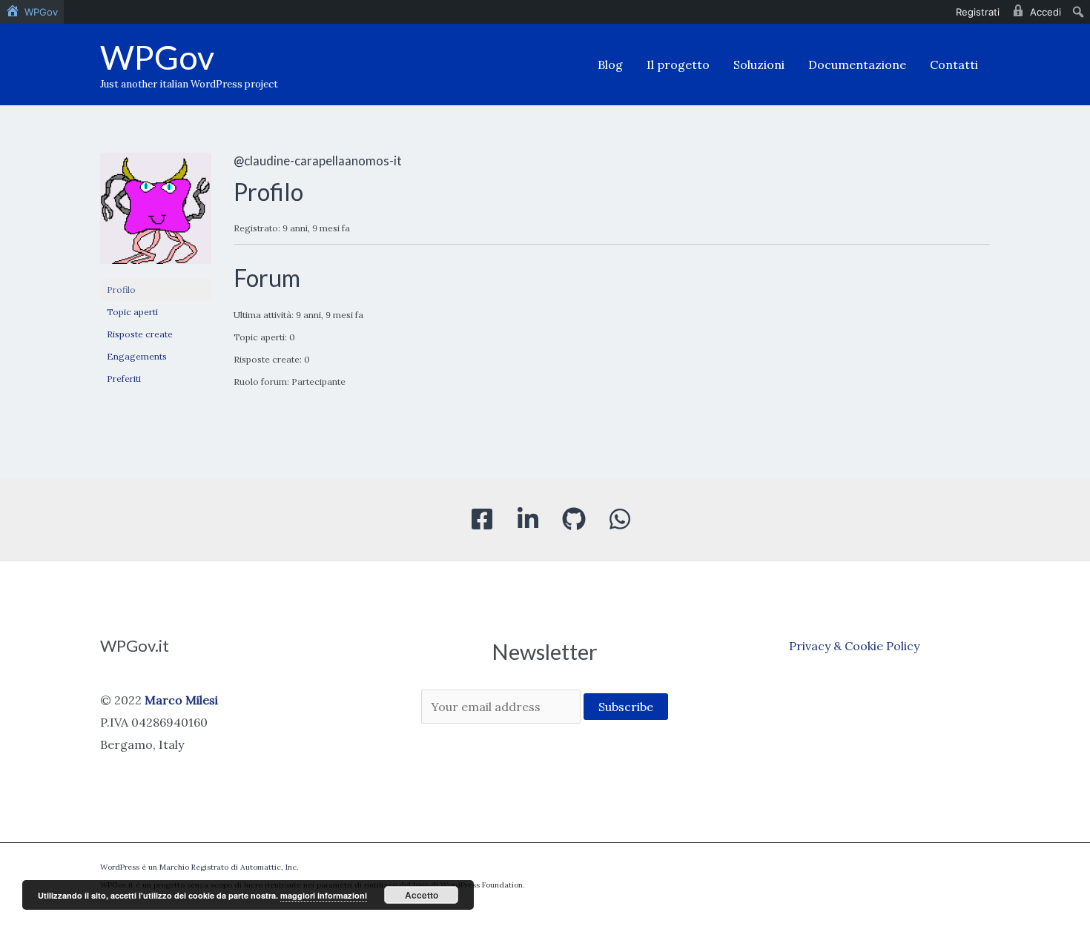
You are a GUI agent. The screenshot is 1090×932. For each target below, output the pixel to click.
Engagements (137, 356)
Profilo (121, 289)
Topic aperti (132, 311)
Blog (610, 64)
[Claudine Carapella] (155, 214)
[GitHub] (574, 519)
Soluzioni (759, 64)
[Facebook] (482, 519)
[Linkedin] (528, 519)
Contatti (954, 64)
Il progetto (678, 64)
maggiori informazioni (323, 895)
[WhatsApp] (620, 519)
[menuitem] (32, 12)
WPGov (157, 57)
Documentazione (857, 64)
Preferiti (124, 378)
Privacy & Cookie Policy (854, 645)
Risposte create (140, 334)
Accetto (421, 895)
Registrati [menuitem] (978, 12)
